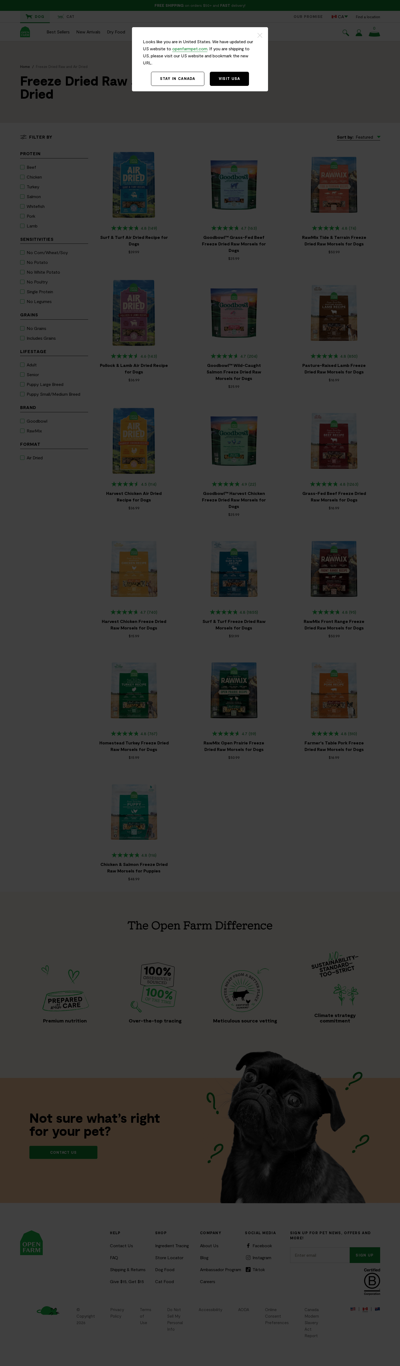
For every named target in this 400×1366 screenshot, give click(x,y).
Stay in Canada (177, 78)
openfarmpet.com (189, 48)
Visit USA (229, 78)
